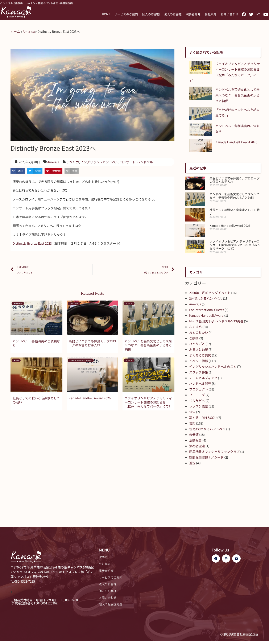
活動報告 (195, 440)
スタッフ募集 (198, 372)
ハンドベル (145, 162)
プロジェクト (198, 389)
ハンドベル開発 (200, 383)
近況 (192, 463)
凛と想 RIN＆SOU (203, 417)
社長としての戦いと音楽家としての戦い (36, 400)
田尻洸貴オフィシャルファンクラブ (214, 451)
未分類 (194, 434)
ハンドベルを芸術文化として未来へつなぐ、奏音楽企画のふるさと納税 (148, 345)
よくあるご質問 (200, 355)
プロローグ (197, 395)
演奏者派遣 (197, 446)
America (29, 31)
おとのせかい (198, 332)
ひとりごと (197, 344)
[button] (18, 171)
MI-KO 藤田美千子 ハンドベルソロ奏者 (216, 321)
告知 (192, 423)
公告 (192, 412)
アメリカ (73, 162)
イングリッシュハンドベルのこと (212, 366)
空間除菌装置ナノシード (206, 457)
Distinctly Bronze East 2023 (32, 243)
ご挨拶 (194, 338)
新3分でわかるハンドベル (207, 429)
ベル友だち (197, 400)
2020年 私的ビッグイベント (210, 292)
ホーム (15, 31)
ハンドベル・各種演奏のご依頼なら (36, 343)
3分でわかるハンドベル (205, 298)
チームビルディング (203, 378)
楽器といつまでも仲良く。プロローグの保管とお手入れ (92, 343)
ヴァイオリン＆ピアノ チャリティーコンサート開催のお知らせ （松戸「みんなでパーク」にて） (148, 402)
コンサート (128, 162)
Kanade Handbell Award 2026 (90, 398)
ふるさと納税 (198, 349)
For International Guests (206, 309)
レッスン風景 (198, 406)
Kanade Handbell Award (206, 315)
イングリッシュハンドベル (99, 162)
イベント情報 (198, 361)
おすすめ (195, 326)
